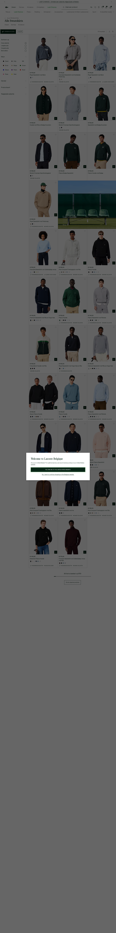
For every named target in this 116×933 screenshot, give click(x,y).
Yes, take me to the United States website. (58, 469)
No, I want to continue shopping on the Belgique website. (58, 474)
